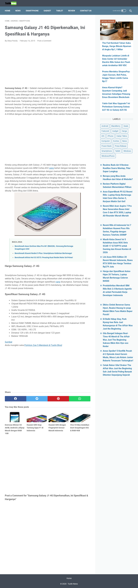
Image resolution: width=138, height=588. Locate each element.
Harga (124, 131)
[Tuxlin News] (12, 3)
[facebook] (15, 398)
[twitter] (37, 398)
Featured (105, 131)
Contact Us (86, 11)
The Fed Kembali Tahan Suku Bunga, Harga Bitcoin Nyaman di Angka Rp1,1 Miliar (116, 46)
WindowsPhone (108, 156)
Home (7, 11)
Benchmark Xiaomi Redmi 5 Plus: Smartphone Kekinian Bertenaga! (43, 253)
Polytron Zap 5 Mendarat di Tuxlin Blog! (43, 345)
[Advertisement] (47, 64)
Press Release (120, 146)
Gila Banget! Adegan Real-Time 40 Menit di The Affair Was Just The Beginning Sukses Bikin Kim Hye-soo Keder (116, 340)
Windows (127, 151)
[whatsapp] (79, 398)
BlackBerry (115, 126)
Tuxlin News (73, 584)
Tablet (59, 11)
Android (104, 126)
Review (71, 11)
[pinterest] (58, 398)
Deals (126, 126)
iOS (102, 136)
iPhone (110, 136)
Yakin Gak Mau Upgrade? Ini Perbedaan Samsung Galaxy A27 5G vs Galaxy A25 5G (116, 106)
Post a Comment (44, 41)
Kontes (116, 141)
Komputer (105, 141)
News (18, 11)
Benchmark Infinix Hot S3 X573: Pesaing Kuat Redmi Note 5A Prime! (44, 257)
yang (51, 168)
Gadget (47, 11)
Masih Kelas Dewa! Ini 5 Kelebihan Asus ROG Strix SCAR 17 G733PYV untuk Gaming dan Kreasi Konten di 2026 (117, 246)
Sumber (8, 342)
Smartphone (32, 11)
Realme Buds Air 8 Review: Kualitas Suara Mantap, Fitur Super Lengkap (116, 168)
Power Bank (106, 146)
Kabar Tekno (122, 136)
